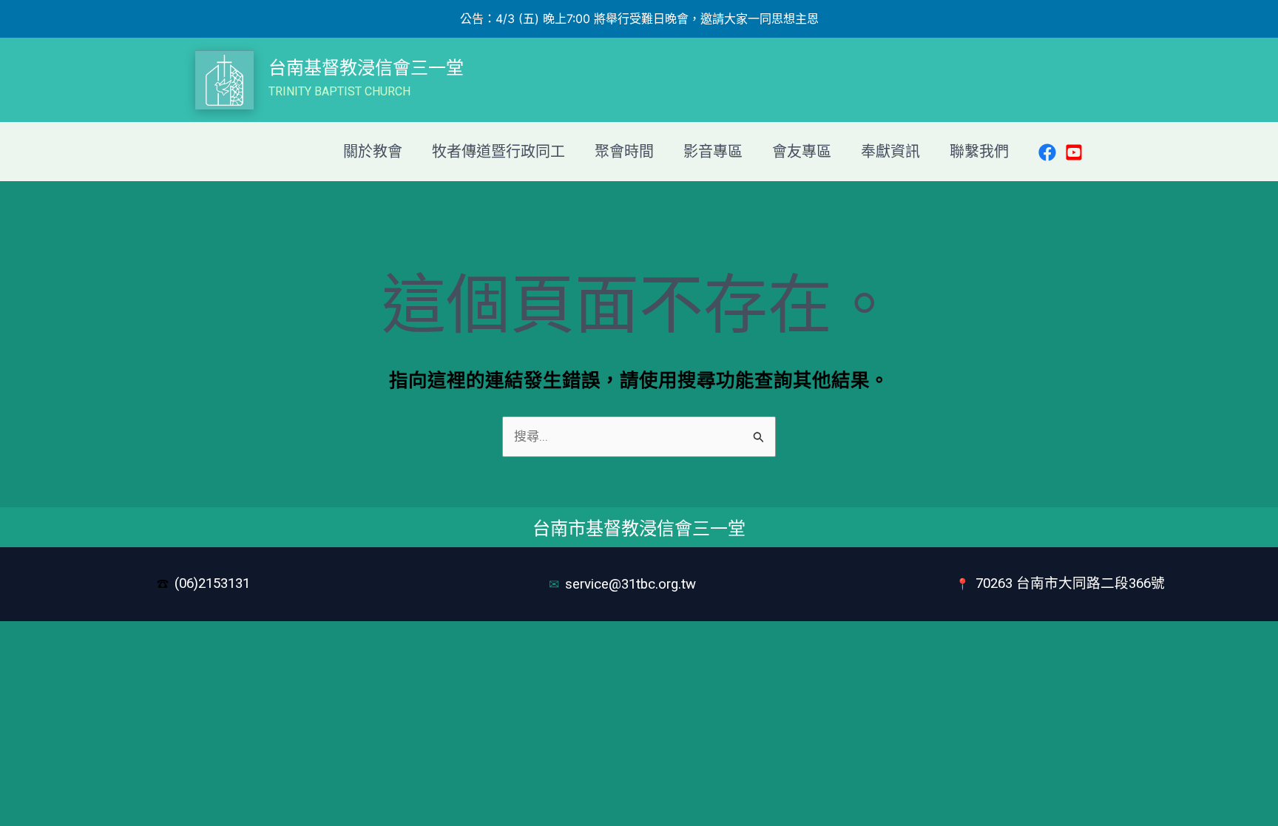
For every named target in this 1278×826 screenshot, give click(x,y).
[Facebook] (1047, 152)
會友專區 (801, 151)
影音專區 (713, 151)
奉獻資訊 (890, 151)
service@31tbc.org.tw (632, 584)
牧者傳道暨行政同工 (498, 151)
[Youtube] (1074, 152)
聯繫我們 (979, 151)
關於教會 (372, 151)
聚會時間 (624, 151)
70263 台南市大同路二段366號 (1070, 583)
